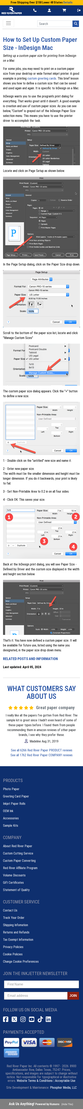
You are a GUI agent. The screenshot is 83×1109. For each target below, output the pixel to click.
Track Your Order (13, 918)
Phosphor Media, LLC (63, 1088)
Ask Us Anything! (34, 1104)
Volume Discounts (14, 875)
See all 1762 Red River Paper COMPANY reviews (41, 755)
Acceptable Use (65, 1081)
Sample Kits (10, 825)
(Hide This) (67, 1104)
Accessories (11, 818)
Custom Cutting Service (18, 853)
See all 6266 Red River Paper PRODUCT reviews (41, 750)
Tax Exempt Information (18, 940)
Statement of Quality (16, 890)
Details (68, 2)
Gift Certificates (13, 883)
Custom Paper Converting (19, 861)
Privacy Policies (13, 947)
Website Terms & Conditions (35, 1081)
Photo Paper (11, 789)
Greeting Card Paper (16, 796)
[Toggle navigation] (8, 23)
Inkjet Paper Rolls (14, 804)
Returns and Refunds (16, 932)
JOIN (73, 995)
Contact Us (10, 910)
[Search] (76, 23)
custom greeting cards (41, 78)
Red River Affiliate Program (20, 868)
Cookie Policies (13, 954)
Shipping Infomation (15, 925)
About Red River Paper (17, 846)
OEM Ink (8, 811)
